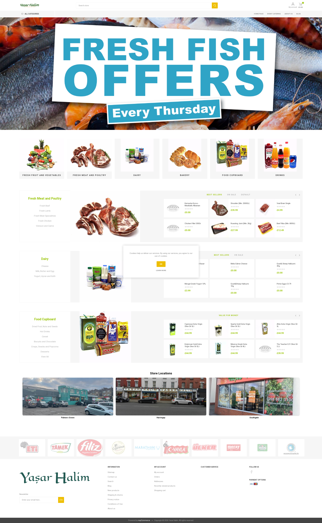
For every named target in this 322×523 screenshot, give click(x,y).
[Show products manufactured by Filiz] (89, 447)
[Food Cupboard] (105, 337)
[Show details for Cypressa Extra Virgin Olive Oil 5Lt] (173, 329)
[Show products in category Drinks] (280, 155)
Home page (258, 14)
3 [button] (164, 126)
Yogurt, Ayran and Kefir (45, 276)
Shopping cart (160, 490)
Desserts (45, 351)
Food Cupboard (232, 175)
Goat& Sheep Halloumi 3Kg (286, 265)
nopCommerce (144, 520)
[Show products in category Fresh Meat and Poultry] (89, 155)
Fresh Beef (45, 205)
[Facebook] (252, 472)
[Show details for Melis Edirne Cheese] (219, 268)
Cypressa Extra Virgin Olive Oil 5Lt (193, 325)
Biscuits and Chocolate (45, 341)
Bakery (185, 175)
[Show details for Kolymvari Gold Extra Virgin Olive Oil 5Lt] (173, 349)
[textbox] (144, 5)
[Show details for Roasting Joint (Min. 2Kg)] (219, 228)
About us (289, 14)
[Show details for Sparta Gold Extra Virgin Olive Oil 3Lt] (219, 329)
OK (161, 264)
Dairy (137, 175)
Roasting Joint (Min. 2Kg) (241, 223)
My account (293, 7)
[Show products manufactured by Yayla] (176, 447)
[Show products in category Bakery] (184, 155)
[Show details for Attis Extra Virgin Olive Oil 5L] (265, 329)
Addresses (158, 481)
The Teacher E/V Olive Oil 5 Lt (287, 345)
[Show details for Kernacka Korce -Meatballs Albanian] (173, 208)
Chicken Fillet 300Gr (193, 223)
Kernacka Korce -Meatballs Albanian (192, 204)
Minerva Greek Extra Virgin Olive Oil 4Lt (239, 345)
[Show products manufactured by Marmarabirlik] (291, 447)
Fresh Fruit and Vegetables (42, 175)
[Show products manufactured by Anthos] (147, 447)
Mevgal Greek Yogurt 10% (195, 284)
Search (110, 481)
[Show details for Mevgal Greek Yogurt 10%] (173, 288)
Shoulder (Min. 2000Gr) (240, 203)
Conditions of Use (115, 504)
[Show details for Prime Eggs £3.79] (265, 288)
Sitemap (111, 472)
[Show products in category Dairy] (137, 155)
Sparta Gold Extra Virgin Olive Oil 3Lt (240, 325)
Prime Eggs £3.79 (284, 284)
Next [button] (317, 73)
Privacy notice (113, 499)
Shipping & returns (115, 495)
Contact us (112, 477)
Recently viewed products (164, 486)
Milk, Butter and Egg (45, 271)
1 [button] (158, 126)
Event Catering (274, 14)
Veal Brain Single (283, 203)
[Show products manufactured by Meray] (233, 447)
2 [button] (161, 126)
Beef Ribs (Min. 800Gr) (286, 223)
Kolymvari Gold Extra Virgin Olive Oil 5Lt (193, 345)
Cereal (45, 336)
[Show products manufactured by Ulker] (205, 447)
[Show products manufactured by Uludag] (262, 447)
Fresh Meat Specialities (45, 216)
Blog (298, 14)
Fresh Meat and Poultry (89, 175)
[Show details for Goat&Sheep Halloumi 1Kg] (219, 288)
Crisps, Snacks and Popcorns (44, 346)
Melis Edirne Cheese (239, 264)
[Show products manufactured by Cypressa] (118, 447)
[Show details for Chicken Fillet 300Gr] (173, 228)
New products (113, 490)
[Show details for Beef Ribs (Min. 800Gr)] (265, 228)
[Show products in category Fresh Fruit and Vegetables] (41, 155)
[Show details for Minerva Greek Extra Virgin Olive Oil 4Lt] (219, 349)
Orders (157, 477)
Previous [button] (4, 73)
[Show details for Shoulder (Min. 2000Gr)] (219, 208)
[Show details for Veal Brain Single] (265, 208)
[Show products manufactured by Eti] (32, 447)
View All (45, 356)
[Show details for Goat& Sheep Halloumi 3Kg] (265, 268)
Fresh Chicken (44, 221)
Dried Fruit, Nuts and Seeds (45, 326)
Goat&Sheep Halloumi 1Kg (240, 285)
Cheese (44, 266)
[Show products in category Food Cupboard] (232, 155)
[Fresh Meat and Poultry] (105, 216)
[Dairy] (105, 276)
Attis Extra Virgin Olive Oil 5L (287, 325)
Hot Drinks (45, 331)
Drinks (280, 175)
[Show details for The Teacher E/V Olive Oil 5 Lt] (265, 349)
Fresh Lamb (44, 211)
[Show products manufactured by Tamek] (61, 447)
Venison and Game (45, 226)
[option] (161, 73)
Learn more (161, 270)
